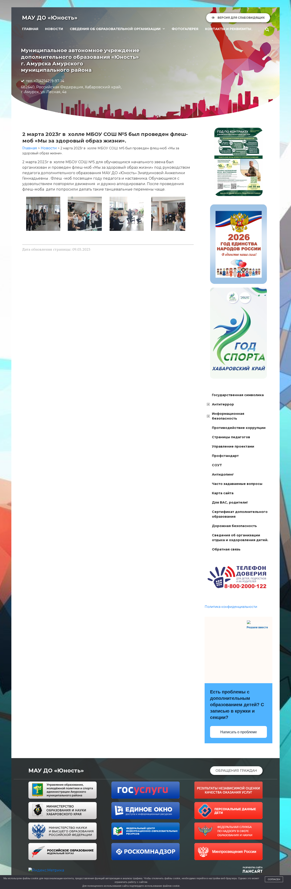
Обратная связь (226, 549)
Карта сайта (222, 493)
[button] (267, 29)
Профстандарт (225, 456)
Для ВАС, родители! (230, 502)
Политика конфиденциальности (231, 607)
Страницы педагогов (231, 437)
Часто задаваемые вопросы (237, 484)
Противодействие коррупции (239, 428)
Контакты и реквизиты (228, 29)
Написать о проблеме (238, 732)
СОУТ (217, 465)
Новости (54, 29)
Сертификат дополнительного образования (240, 514)
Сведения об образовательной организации (115, 29)
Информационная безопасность (228, 416)
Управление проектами (233, 446)
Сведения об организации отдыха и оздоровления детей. (240, 537)
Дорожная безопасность (234, 526)
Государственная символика (238, 395)
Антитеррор (223, 404)
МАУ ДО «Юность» (50, 17)
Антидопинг (223, 474)
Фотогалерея (185, 29)
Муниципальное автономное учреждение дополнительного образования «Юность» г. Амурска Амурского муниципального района (80, 60)
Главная (30, 29)
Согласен (274, 879)
